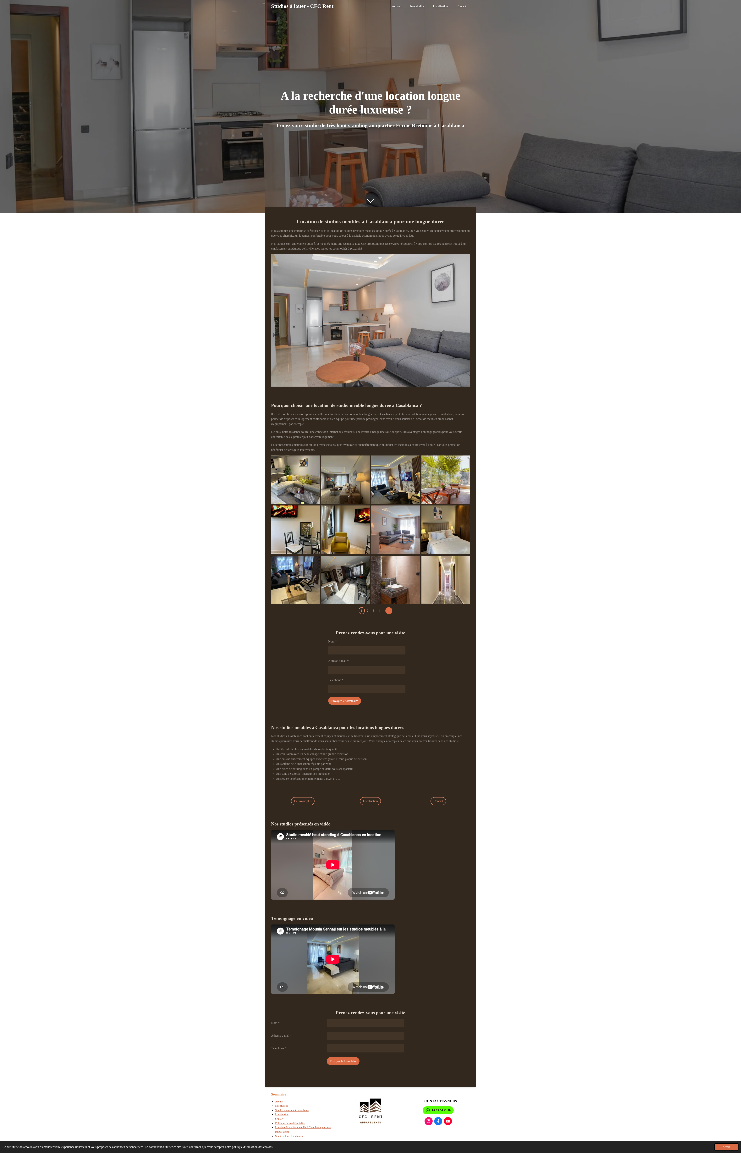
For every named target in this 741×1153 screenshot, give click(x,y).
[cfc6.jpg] (446, 580)
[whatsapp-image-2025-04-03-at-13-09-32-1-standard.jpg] (346, 530)
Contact (279, 1118)
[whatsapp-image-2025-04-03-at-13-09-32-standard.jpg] (395, 480)
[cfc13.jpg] (395, 580)
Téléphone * (335, 680)
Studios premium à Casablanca (292, 1110)
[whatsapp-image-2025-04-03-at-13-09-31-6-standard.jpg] (295, 580)
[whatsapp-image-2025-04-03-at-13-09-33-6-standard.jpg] (446, 530)
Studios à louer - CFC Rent (302, 6)
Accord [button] (726, 1146)
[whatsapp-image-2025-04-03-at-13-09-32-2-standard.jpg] (295, 530)
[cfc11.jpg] (446, 480)
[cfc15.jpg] (395, 530)
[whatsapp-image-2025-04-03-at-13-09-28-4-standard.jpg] (346, 480)
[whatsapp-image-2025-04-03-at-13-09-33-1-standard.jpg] (295, 480)
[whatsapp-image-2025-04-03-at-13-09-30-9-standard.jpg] (346, 580)
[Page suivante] (388, 610)
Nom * (332, 641)
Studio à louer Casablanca (289, 1136)
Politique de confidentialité (290, 1123)
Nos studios (281, 1105)
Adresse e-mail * (338, 660)
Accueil (279, 1101)
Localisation (281, 1114)
